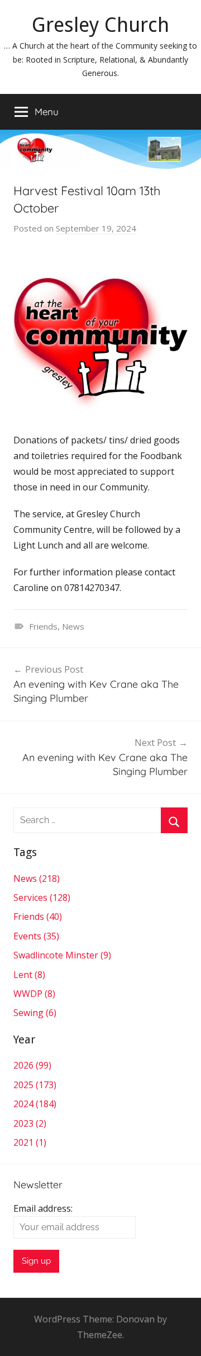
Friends (43, 626)
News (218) (36, 878)
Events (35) (36, 936)
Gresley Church (100, 25)
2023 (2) (29, 1123)
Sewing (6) (34, 1013)
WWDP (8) (34, 994)
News (73, 626)
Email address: (43, 1208)
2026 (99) (32, 1065)
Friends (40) (37, 916)
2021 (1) (29, 1142)
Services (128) (41, 897)
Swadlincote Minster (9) (62, 955)
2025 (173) (34, 1085)
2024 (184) (34, 1104)
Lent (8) (29, 974)
